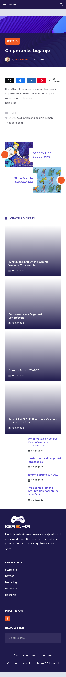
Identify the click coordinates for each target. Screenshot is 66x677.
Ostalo (12, 41)
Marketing (11, 582)
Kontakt (27, 663)
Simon (49, 117)
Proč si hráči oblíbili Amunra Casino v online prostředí (43, 491)
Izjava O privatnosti (48, 663)
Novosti (9, 575)
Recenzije (10, 594)
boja (19, 117)
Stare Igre (11, 569)
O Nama (12, 663)
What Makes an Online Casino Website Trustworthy (28, 263)
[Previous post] (5, 155)
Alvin (12, 117)
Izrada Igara (12, 588)
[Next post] (61, 180)
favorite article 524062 (23, 370)
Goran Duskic (22, 59)
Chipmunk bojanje (33, 117)
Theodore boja (14, 122)
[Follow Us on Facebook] (7, 618)
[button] (61, 4)
